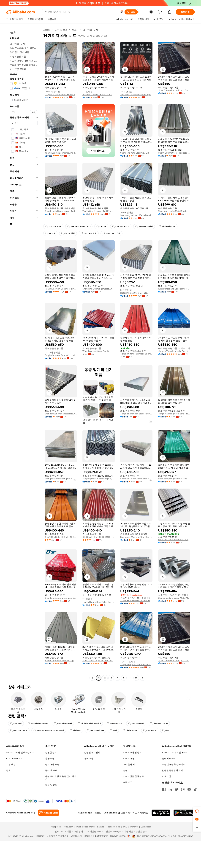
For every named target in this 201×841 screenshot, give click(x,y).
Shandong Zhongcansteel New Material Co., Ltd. (61, 413)
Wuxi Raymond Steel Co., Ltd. (96, 351)
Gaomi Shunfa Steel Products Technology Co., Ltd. (174, 153)
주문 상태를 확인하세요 (173, 764)
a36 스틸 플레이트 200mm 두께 (50, 730)
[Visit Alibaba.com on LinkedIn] (170, 789)
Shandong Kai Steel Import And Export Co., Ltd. (61, 211)
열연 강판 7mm (55, 226)
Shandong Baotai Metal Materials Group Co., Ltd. (61, 598)
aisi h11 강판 (69, 233)
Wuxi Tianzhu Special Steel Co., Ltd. (98, 660)
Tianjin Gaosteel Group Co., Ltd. (60, 355)
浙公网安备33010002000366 (151, 836)
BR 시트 (52, 233)
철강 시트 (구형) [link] (90, 29)
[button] (121, 12)
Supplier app (85, 812)
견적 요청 (88, 758)
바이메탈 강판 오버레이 (91, 723)
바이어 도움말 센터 (132, 752)
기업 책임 (11, 764)
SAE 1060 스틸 (137, 723)
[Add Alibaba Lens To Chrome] (48, 813)
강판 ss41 (77, 730)
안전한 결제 (51, 752)
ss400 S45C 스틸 (113, 233)
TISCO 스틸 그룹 (97, 730)
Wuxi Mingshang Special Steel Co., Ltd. (174, 288)
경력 (8, 770)
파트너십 (166, 776)
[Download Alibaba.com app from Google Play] (184, 813)
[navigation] (24, 354)
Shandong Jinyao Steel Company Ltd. (98, 94)
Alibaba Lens (23, 812)
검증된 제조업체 (92, 752)
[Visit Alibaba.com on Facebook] (164, 789)
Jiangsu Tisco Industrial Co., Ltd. (174, 351)
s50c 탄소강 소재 (64, 723)
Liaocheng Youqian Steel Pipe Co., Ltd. (174, 478)
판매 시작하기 (169, 758)
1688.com (68, 826)
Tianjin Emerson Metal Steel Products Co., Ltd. (136, 600)
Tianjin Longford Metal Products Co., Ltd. (61, 94)
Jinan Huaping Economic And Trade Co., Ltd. (61, 153)
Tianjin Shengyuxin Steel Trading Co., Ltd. (136, 413)
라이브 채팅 (129, 758)
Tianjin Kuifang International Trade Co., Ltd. (136, 353)
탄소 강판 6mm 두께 (39, 723)
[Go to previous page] (92, 678)
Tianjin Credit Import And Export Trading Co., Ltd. (98, 211)
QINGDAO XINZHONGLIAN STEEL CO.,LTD (98, 537)
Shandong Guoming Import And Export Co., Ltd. (98, 288)
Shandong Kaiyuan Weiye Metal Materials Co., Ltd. (136, 215)
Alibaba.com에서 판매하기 (175, 752)
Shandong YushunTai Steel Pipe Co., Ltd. (136, 94)
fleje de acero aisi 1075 (80, 226)
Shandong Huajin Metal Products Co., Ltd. (174, 211)
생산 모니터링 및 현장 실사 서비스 (60, 777)
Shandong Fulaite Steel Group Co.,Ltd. (61, 660)
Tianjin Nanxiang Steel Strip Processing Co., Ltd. (174, 413)
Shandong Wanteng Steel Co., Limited (136, 537)
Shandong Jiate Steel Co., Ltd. (134, 153)
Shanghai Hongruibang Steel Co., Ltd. (61, 478)
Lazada (100, 826)
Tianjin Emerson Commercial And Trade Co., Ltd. (61, 288)
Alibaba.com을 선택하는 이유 (20, 752)
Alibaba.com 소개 (15, 746)
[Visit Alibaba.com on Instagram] (183, 789)
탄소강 (75, 29)
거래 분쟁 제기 (130, 764)
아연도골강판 (131, 730)
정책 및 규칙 (51, 785)
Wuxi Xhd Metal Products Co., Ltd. (174, 539)
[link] (197, 811)
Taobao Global (113, 826)
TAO (125, 826)
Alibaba (46, 29)
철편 (167, 730)
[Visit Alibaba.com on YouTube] (189, 789)
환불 (125, 770)
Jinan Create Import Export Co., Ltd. (174, 90)
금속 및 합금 (61, 29)
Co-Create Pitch (14, 758)
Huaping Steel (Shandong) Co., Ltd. (98, 478)
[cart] (160, 12)
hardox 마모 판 (90, 233)
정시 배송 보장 (52, 764)
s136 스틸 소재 (116, 723)
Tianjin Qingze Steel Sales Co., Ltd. (98, 602)
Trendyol (134, 826)
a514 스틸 (17, 723)
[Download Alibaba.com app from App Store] (161, 813)
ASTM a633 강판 (146, 226)
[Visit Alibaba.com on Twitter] (176, 789)
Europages (146, 826)
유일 (115, 730)
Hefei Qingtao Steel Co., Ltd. (134, 293)
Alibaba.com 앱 (112, 812)
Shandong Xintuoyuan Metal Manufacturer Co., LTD (174, 598)
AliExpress (56, 826)
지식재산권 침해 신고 (133, 776)
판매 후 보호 (51, 770)
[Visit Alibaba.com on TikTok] (195, 789)
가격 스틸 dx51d (168, 226)
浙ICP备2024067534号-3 (180, 836)
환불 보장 (49, 758)
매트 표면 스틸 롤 (160, 723)
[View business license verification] (128, 836)
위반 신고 (127, 782)
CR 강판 (103, 226)
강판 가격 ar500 (122, 226)
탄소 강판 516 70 (20, 730)
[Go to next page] (142, 678)
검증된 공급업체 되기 (172, 770)
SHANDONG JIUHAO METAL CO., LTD (61, 537)
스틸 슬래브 (151, 730)
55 (136, 678)
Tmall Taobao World (85, 826)
